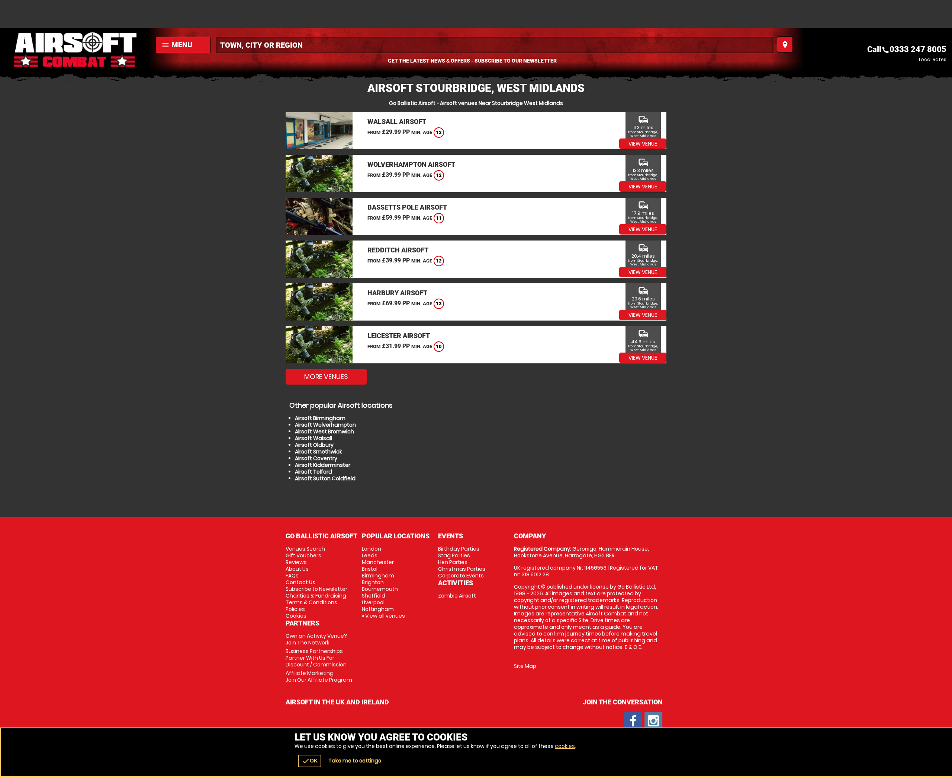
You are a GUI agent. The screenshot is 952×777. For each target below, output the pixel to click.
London (371, 549)
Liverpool (373, 602)
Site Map (525, 666)
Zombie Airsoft (457, 595)
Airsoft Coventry (316, 458)
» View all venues (383, 616)
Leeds (369, 555)
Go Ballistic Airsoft (412, 103)
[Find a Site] (495, 45)
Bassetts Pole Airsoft (407, 207)
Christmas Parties (461, 569)
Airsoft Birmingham (320, 418)
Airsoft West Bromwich (324, 431)
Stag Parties (454, 555)
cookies (565, 746)
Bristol (369, 569)
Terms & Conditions (311, 602)
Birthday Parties (458, 549)
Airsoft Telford (313, 471)
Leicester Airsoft (398, 336)
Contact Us (300, 582)
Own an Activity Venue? (316, 639)
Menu (176, 44)
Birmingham (378, 575)
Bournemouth (380, 589)
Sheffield (373, 595)
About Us (297, 569)
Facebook (633, 720)
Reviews (296, 562)
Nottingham (378, 609)
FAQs (292, 575)
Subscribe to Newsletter (316, 589)
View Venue (642, 143)
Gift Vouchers (303, 555)
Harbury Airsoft (397, 293)
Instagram (653, 720)
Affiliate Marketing (319, 676)
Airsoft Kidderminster (322, 465)
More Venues (326, 376)
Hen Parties (452, 562)
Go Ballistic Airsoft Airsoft (75, 50)
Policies (295, 609)
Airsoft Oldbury (314, 445)
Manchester (378, 562)
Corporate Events (461, 575)
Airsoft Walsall (313, 438)
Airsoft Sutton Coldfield (325, 478)
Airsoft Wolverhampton (325, 425)
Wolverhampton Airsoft (411, 164)
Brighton (373, 582)
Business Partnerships (316, 657)
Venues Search (305, 549)
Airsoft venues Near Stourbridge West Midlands (501, 103)
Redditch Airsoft (397, 250)
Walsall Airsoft (396, 121)
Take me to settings (354, 760)
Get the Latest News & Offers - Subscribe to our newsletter (472, 61)
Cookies (296, 616)
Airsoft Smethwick (318, 451)
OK (310, 761)
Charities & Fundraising (316, 595)
